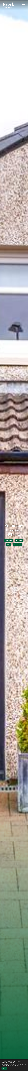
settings (17, 1065)
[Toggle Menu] (23, 5)
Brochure (19, 540)
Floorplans (9, 540)
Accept (4, 1068)
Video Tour (17, 545)
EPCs (8, 545)
